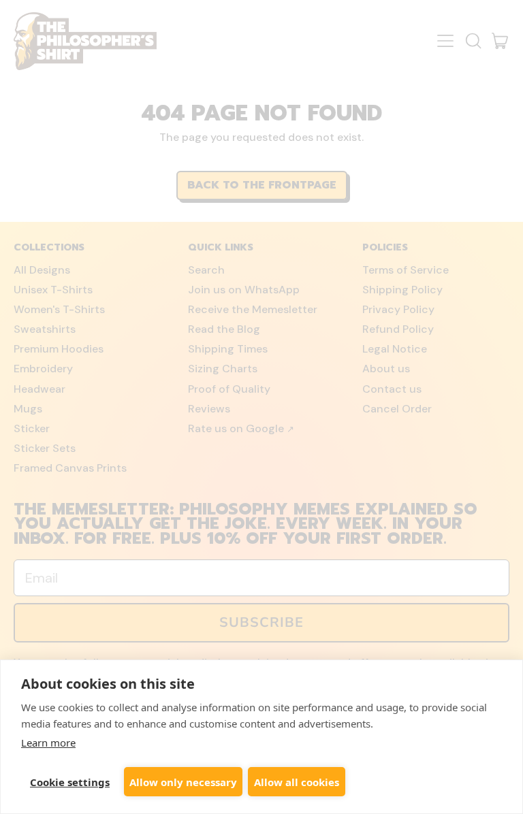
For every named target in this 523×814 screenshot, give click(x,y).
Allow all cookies (296, 782)
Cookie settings (70, 782)
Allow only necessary (183, 782)
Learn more (48, 742)
